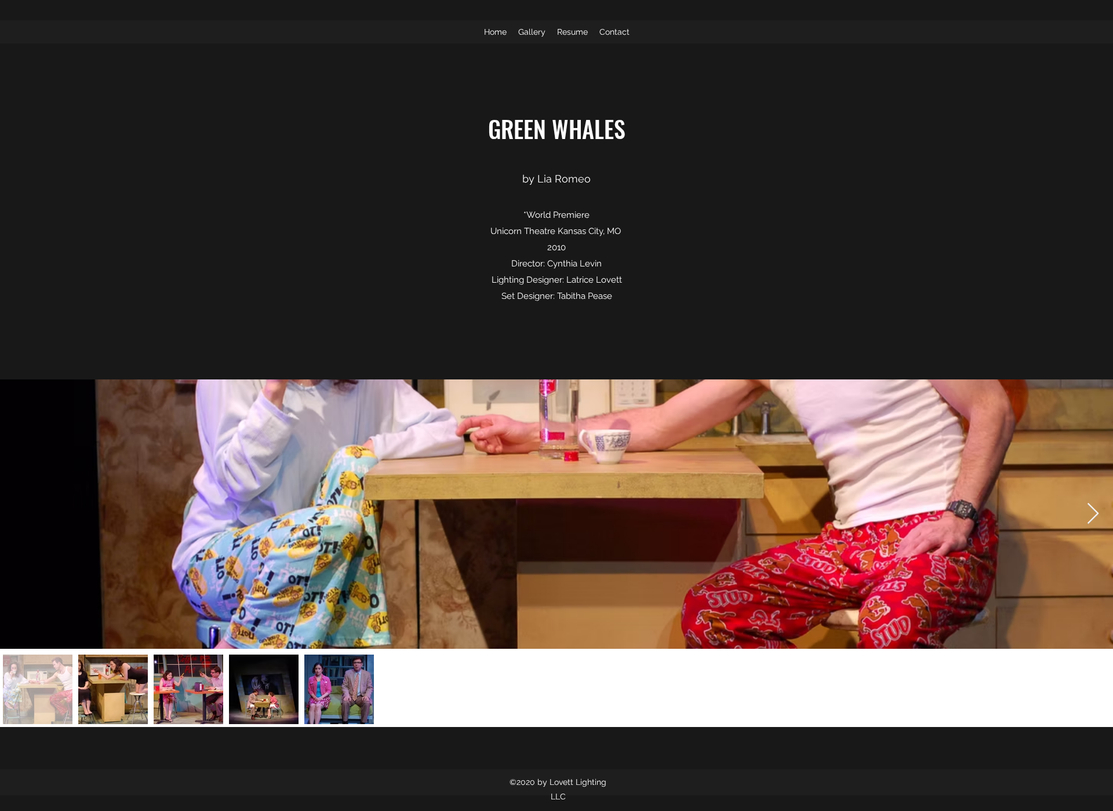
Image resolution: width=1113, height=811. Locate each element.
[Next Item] (1093, 514)
